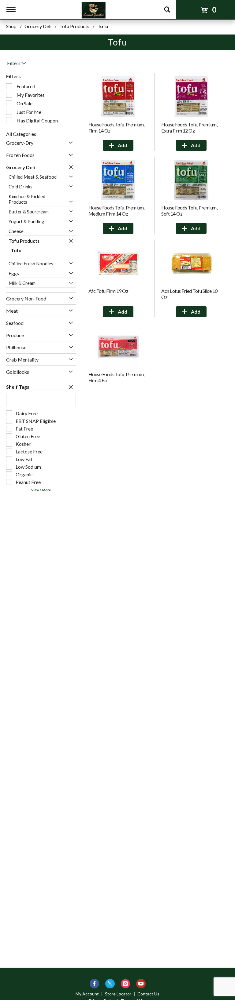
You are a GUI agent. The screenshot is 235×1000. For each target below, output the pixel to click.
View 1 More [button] (41, 490)
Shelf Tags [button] (17, 387)
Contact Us (148, 993)
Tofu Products (74, 26)
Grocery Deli (37, 26)
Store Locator (118, 993)
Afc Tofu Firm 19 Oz (108, 291)
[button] (69, 143)
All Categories (21, 134)
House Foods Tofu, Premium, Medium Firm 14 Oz (116, 210)
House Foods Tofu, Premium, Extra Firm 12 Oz (189, 127)
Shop (11, 26)
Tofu (102, 26)
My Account (87, 993)
